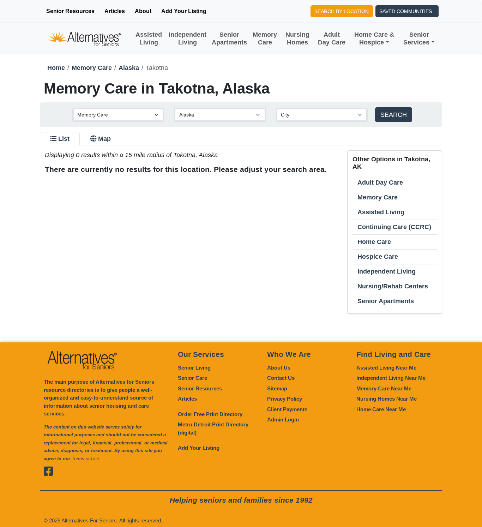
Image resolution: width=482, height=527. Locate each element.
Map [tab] (104, 138)
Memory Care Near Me (383, 388)
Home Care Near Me (381, 409)
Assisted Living (148, 38)
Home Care (374, 241)
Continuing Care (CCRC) (394, 226)
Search (393, 114)
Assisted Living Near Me (386, 368)
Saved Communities (405, 11)
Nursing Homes (297, 38)
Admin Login (283, 420)
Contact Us (281, 378)
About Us (278, 368)
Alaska (129, 67)
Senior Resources (70, 11)
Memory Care (265, 38)
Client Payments (287, 409)
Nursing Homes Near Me (386, 399)
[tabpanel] (241, 232)
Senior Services (416, 38)
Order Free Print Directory (210, 414)
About (143, 11)
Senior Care (192, 378)
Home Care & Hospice (374, 38)
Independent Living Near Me (391, 378)
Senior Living (194, 368)
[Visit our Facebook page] (49, 471)
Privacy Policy (284, 399)
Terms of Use (85, 458)
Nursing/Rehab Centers (392, 286)
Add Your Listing (183, 11)
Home (56, 67)
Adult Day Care (331, 38)
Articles (114, 11)
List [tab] (64, 138)
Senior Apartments (229, 38)
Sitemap (277, 388)
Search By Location (341, 11)
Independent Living (187, 38)
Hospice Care (377, 256)
